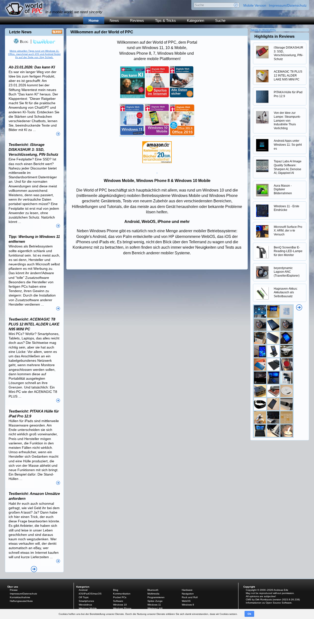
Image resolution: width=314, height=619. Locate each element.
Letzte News (20, 32)
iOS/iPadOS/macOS (90, 593)
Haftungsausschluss (21, 601)
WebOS (186, 601)
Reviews (137, 20)
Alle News (34, 569)
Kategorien (195, 20)
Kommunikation (122, 593)
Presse (14, 590)
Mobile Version (254, 5)
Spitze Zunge (155, 601)
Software (118, 601)
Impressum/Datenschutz (288, 5)
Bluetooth (152, 590)
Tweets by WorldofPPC (263, 29)
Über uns (12, 586)
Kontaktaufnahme (20, 597)
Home (94, 20)
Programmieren (156, 597)
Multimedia (153, 593)
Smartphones (86, 601)
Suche (220, 20)
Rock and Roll (189, 597)
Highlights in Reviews (274, 36)
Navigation (188, 593)
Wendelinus (85, 604)
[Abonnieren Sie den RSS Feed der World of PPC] (57, 33)
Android (83, 590)
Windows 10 (120, 604)
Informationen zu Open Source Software (269, 602)
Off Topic (84, 597)
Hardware (187, 590)
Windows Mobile (88, 608)
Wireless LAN (154, 608)
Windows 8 (188, 604)
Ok (249, 613)
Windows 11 (154, 604)
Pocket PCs (119, 597)
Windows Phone (122, 608)
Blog (23, 41)
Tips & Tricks (165, 20)
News (114, 20)
